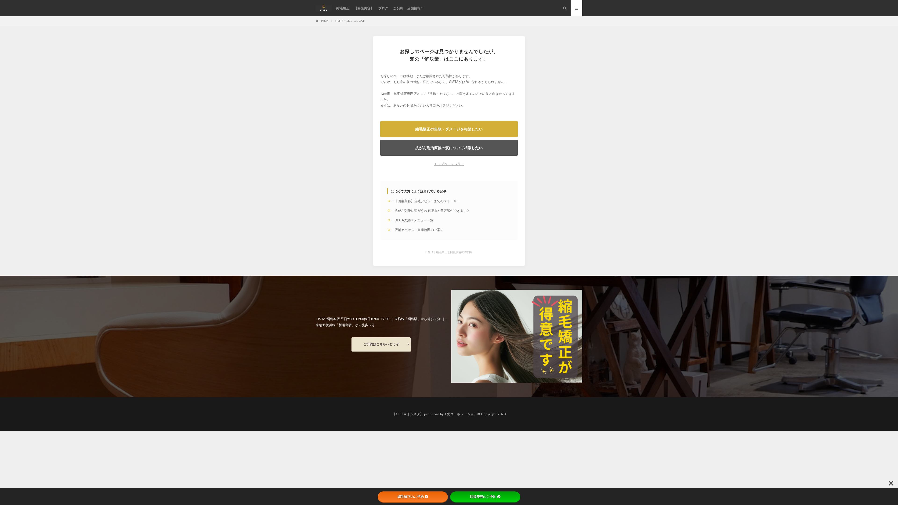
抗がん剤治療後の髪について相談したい (449, 147)
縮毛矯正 (342, 8)
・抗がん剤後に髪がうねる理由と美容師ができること (430, 210)
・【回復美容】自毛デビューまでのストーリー (425, 200)
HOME (324, 21)
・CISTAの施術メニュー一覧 (412, 220)
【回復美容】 (364, 8)
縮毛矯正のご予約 (411, 496)
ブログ (383, 8)
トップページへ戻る (449, 163)
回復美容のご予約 (483, 496)
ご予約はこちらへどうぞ (381, 344)
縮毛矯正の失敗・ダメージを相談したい (449, 129)
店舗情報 (413, 8)
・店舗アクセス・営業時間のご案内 (417, 229)
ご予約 (398, 8)
